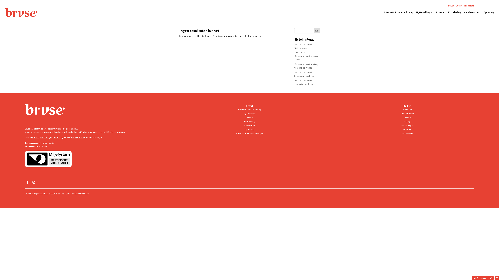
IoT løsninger (407, 125)
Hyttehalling (423, 12)
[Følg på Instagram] (33, 182)
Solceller (440, 12)
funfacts (56, 137)
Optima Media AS (81, 193)
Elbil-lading (454, 12)
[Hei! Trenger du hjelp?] (497, 277)
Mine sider (469, 5)
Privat (451, 5)
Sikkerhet (407, 129)
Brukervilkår (30, 193)
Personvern (42, 193)
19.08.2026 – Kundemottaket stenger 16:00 (306, 56)
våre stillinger (46, 137)
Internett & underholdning (398, 12)
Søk (316, 31)
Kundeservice (471, 12)
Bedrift (459, 5)
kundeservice (78, 137)
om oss (35, 137)
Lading (407, 121)
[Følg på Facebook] (27, 182)
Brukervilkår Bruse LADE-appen (249, 133)
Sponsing (489, 12)
